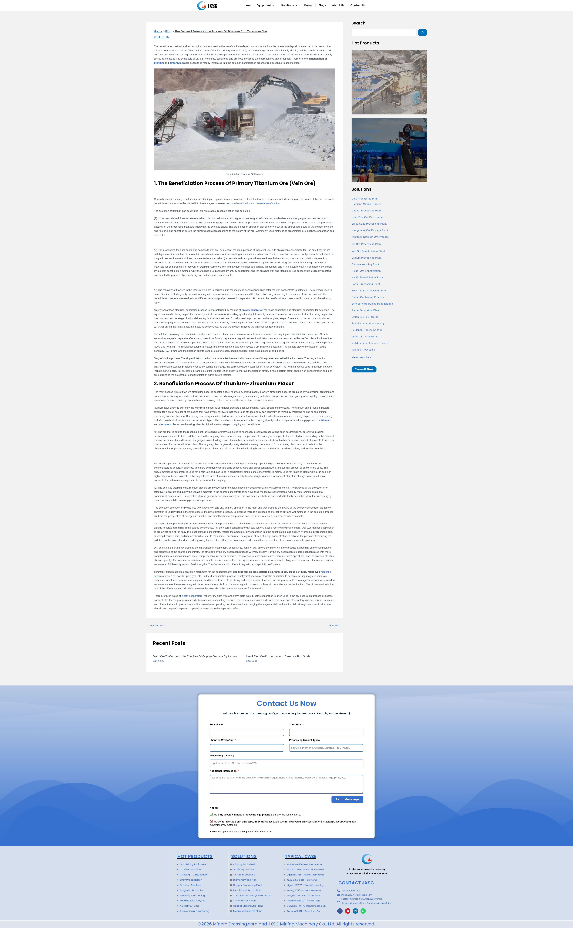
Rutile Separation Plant (366, 310)
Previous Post (155, 625)
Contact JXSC (356, 883)
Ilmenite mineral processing (368, 323)
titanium (159, 62)
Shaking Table (362, 138)
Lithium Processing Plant (367, 258)
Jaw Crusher (360, 63)
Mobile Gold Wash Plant (367, 131)
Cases (308, 5)
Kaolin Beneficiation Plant (367, 277)
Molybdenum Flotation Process (370, 343)
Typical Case (300, 856)
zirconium (176, 62)
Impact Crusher (362, 76)
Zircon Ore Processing (365, 336)
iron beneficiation (240, 203)
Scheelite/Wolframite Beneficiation (372, 303)
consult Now (364, 369)
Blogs (322, 5)
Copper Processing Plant (367, 210)
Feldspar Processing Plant (367, 330)
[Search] (422, 32)
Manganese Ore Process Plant (370, 230)
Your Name (216, 724)
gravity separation (252, 309)
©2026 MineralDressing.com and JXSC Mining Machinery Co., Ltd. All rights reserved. (286, 924)
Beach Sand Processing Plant (369, 290)
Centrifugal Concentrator (368, 151)
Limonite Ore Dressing (365, 317)
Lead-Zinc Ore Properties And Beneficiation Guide (278, 656)
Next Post (335, 625)
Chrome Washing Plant (365, 264)
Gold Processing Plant (365, 198)
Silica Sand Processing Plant (369, 223)
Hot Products (195, 856)
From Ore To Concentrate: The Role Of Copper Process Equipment (195, 656)
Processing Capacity (222, 755)
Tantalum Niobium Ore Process (370, 237)
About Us (338, 5)
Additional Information (223, 771)
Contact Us (358, 5)
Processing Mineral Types (304, 740)
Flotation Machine (364, 157)
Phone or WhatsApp (222, 740)
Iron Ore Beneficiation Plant (368, 251)
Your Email (296, 724)
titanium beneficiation (267, 203)
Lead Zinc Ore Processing (367, 217)
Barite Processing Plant (366, 284)
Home (247, 5)
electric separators (192, 595)
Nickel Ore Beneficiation (366, 271)
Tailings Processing (363, 349)
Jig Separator (361, 144)
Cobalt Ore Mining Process (368, 297)
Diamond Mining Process (367, 204)
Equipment (264, 5)
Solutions (287, 5)
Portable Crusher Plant (366, 89)
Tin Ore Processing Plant (367, 244)
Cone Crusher (361, 70)
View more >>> (361, 357)
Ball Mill (358, 83)
